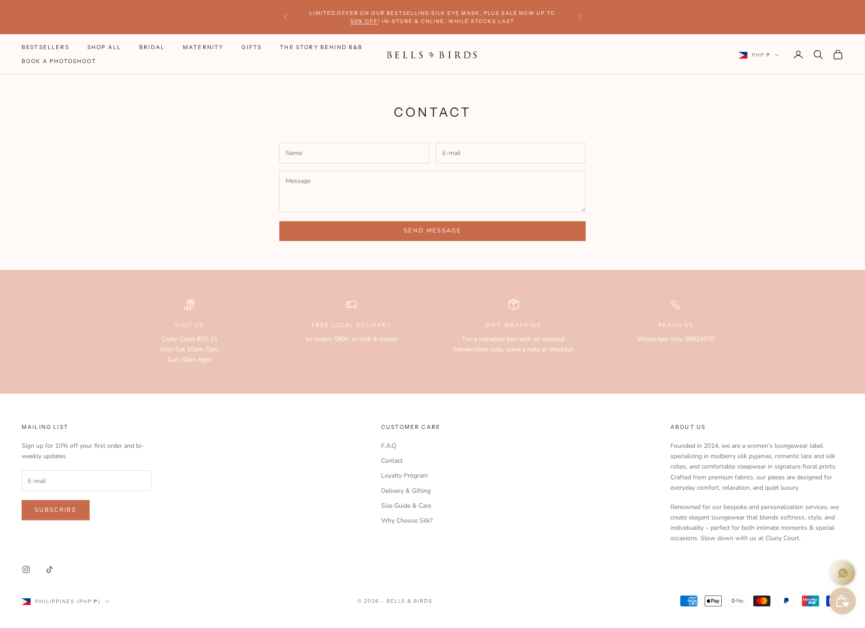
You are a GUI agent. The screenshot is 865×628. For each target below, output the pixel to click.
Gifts (251, 47)
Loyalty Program (404, 475)
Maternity (203, 47)
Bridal (152, 47)
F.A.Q (388, 445)
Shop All (104, 47)
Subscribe (56, 510)
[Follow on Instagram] (26, 569)
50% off (364, 21)
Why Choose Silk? (406, 520)
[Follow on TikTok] (49, 569)
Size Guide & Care (406, 505)
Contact (392, 460)
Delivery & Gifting (406, 491)
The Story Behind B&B (321, 47)
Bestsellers (45, 47)
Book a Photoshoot (59, 61)
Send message (432, 231)
